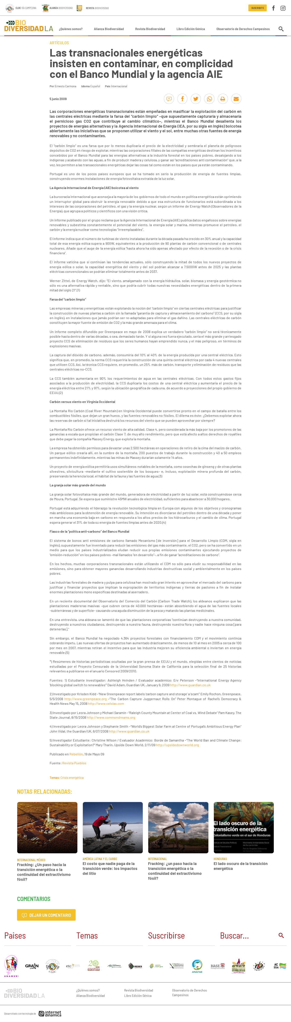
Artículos (59, 42)
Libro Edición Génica (191, 29)
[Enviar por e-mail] (236, 99)
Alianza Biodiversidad (109, 29)
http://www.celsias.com (106, 703)
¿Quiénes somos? (70, 29)
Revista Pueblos (74, 763)
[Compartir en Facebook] (182, 99)
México (41, 860)
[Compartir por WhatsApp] (209, 99)
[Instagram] (283, 7)
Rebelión (76, 754)
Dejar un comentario (50, 915)
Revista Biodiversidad (150, 29)
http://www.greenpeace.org (85, 699)
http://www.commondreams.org (111, 717)
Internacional (119, 86)
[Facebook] (273, 7)
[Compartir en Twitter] (196, 99)
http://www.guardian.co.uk (190, 685)
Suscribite (257, 8)
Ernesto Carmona (65, 86)
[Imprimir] (223, 99)
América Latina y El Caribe (100, 859)
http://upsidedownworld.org (177, 745)
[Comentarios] (169, 99)
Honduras (220, 859)
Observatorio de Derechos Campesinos (243, 29)
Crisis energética (72, 777)
